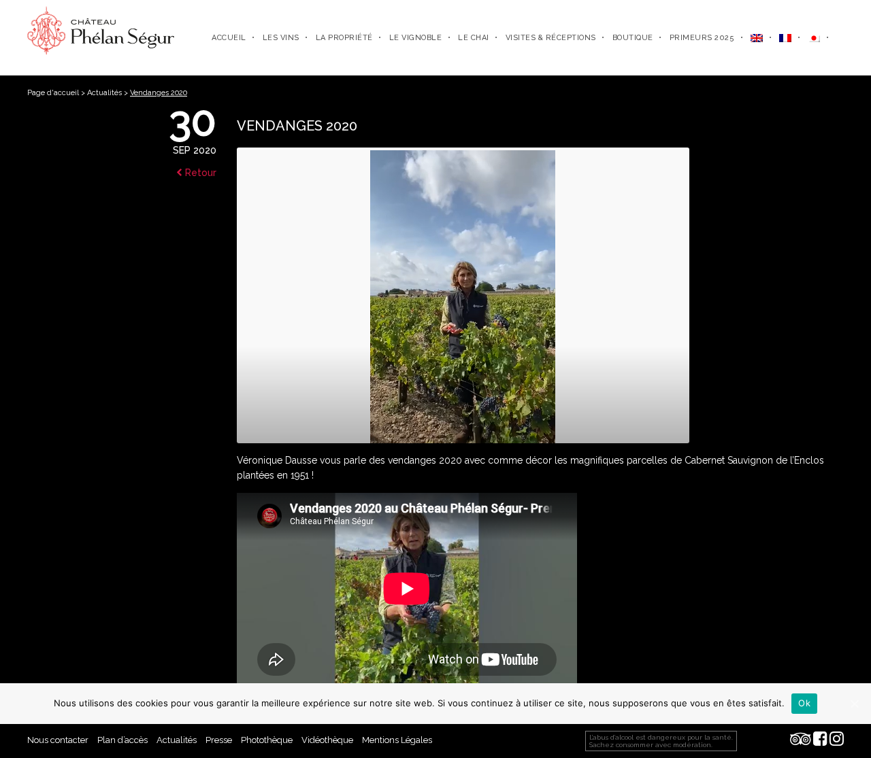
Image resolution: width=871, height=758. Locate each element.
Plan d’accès (122, 740)
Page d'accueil (53, 92)
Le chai (473, 37)
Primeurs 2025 (702, 37)
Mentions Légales (397, 740)
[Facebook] (820, 740)
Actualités (104, 92)
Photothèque (267, 740)
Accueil (229, 37)
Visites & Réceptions (551, 37)
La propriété (344, 37)
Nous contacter (57, 740)
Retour (199, 172)
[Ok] (854, 703)
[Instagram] (836, 740)
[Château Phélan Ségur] (100, 29)
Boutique (632, 37)
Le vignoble (415, 37)
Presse (219, 740)
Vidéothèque (327, 740)
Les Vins (281, 37)
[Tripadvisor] (800, 740)
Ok (804, 702)
